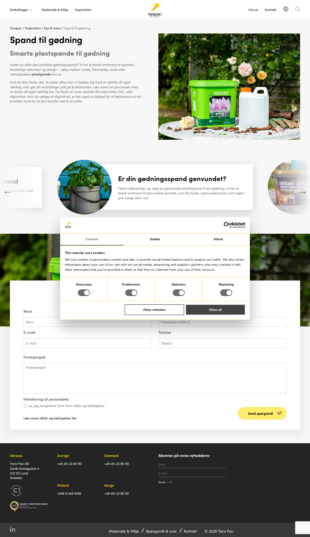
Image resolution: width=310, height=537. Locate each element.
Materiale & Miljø (55, 9)
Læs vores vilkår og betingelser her (50, 418)
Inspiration (83, 9)
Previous (7, 192)
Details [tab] (155, 239)
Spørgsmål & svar (161, 531)
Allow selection (154, 309)
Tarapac (16, 28)
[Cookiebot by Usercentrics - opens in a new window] (226, 225)
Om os (253, 9)
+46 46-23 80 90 (69, 463)
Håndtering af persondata (46, 399)
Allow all (215, 309)
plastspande (41, 74)
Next (302, 192)
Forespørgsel (34, 357)
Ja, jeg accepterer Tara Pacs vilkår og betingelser (67, 405)
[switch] (131, 292)
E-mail (29, 332)
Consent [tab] (91, 239)
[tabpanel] (155, 187)
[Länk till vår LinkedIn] (14, 530)
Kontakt (270, 9)
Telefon (164, 332)
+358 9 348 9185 (69, 493)
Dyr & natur (52, 28)
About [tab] (218, 239)
